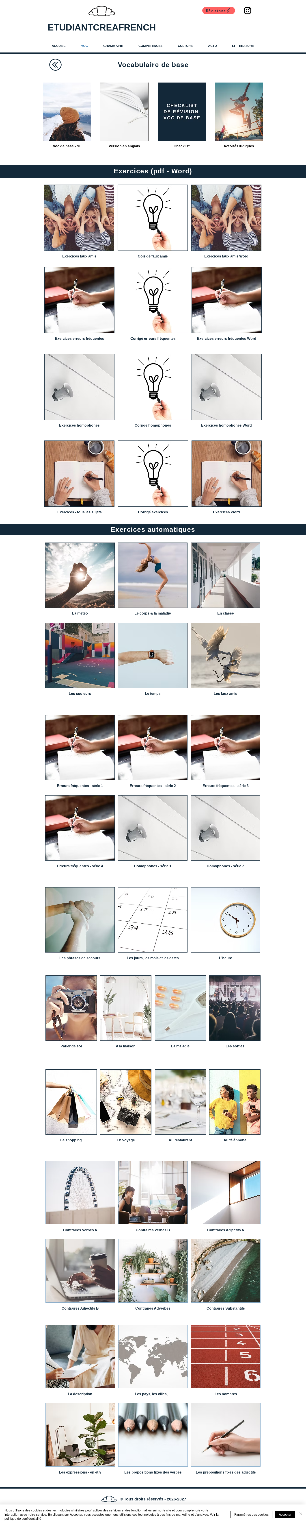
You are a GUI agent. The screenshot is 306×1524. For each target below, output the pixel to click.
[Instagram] (247, 10)
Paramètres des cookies (251, 1514)
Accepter (285, 1514)
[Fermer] (300, 1514)
